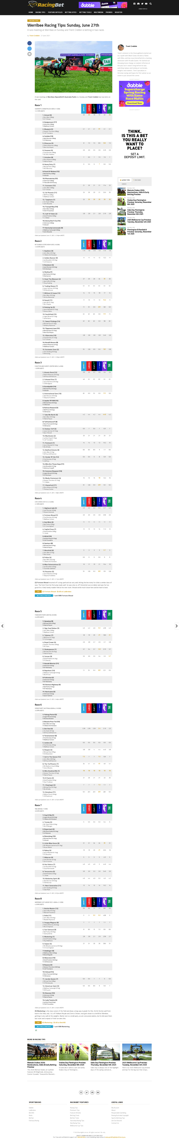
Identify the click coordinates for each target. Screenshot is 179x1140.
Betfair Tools (74, 1118)
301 (99, 571)
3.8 (99, 649)
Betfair (31, 1118)
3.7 (110, 656)
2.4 (99, 728)
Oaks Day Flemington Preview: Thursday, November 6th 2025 (136, 211)
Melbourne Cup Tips (76, 1125)
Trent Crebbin (34, 35)
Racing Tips (40, 12)
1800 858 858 (81, 1137)
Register (118, 12)
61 (99, 129)
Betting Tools (85, 12)
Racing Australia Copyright (120, 1115)
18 (99, 478)
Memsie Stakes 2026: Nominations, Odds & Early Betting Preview (138, 192)
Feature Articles (55, 12)
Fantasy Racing (34, 1120)
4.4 (99, 508)
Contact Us (115, 1123)
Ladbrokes (32, 1110)
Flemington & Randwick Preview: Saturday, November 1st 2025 (139, 231)
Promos (109, 12)
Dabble (31, 1108)
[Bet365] (36, 1030)
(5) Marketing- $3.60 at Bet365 (54, 1022)
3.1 (104, 550)
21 (99, 635)
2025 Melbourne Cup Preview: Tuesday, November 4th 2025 (139, 220)
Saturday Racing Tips (77, 1120)
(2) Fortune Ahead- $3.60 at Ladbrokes (56, 591)
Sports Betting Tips (118, 1118)
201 (99, 307)
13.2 (104, 300)
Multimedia (98, 12)
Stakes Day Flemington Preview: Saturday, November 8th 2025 (139, 202)
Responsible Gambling (118, 1113)
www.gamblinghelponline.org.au (115, 1137)
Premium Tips (75, 1110)
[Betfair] (134, 173)
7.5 (84, 756)
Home (31, 12)
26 (89, 115)
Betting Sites (70, 12)
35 (104, 279)
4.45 (104, 414)
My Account (115, 1108)
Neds (30, 1115)
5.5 (99, 628)
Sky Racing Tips (75, 1123)
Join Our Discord (116, 1120)
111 (104, 314)
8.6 (104, 143)
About (113, 1110)
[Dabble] (103, 7)
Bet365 (31, 1113)
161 (104, 349)
